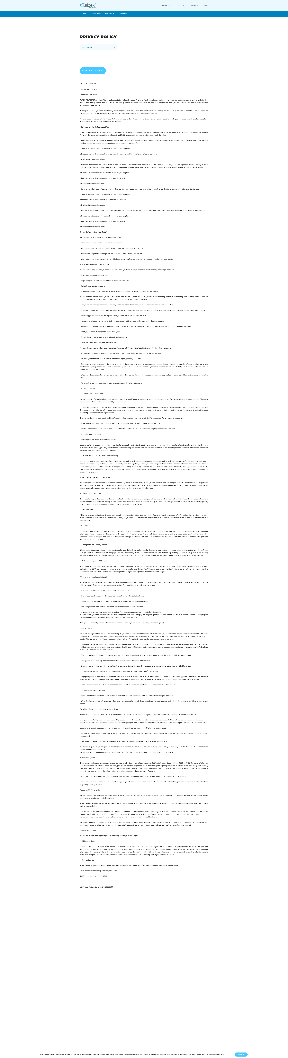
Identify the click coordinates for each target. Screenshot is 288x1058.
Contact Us (194, 5)
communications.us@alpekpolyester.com (181, 714)
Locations (123, 13)
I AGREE (241, 1054)
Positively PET (110, 13)
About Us (181, 5)
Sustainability (96, 13)
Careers (205, 5)
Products (83, 13)
